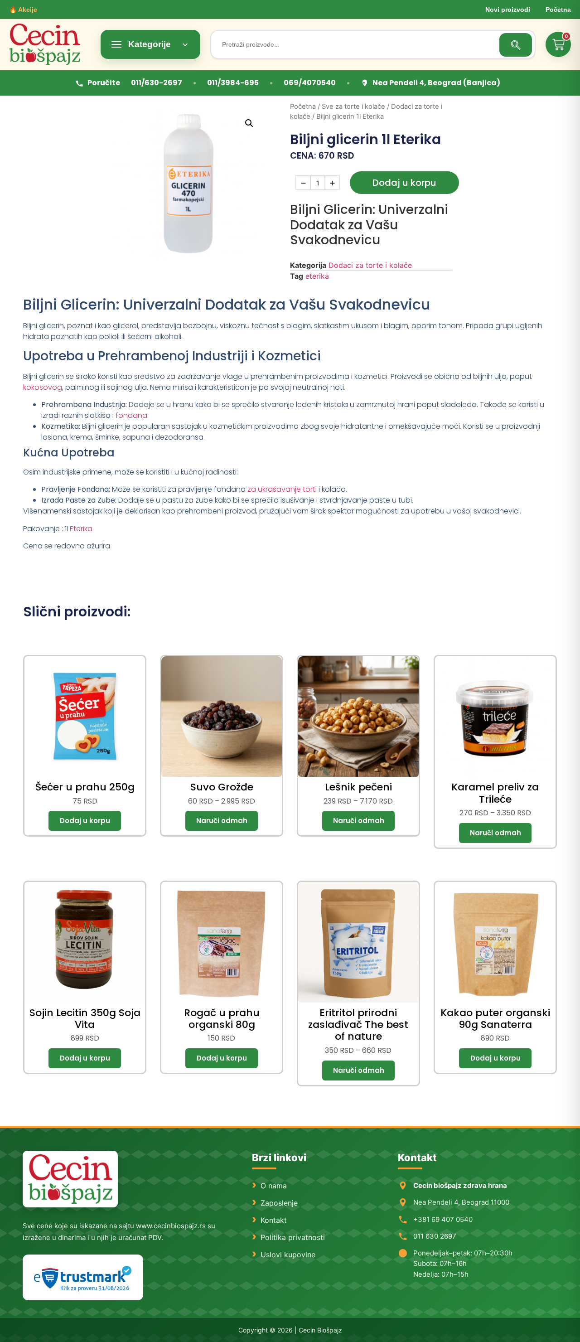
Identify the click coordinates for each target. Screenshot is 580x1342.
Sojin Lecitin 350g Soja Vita (84, 1019)
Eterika (81, 528)
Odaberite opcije (221, 821)
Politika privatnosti (293, 1237)
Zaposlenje (279, 1202)
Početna (558, 9)
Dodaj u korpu (404, 182)
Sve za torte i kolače (353, 106)
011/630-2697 (156, 83)
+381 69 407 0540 (443, 1219)
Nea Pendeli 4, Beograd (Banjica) (436, 83)
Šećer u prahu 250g (85, 787)
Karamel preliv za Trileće (495, 793)
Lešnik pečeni (358, 787)
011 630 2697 (434, 1236)
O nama (274, 1185)
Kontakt (274, 1220)
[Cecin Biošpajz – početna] (50, 44)
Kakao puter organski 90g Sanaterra (495, 1019)
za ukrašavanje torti (282, 489)
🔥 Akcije (23, 9)
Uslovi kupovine (288, 1254)
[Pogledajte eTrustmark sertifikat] (83, 1277)
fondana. (132, 415)
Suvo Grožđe (221, 787)
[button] (249, 123)
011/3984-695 (233, 83)
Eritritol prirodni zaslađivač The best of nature (358, 1025)
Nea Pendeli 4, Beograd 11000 (461, 1202)
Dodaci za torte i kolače (370, 265)
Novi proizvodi (507, 9)
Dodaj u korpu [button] (84, 821)
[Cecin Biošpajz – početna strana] (70, 1179)
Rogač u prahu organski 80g (222, 1019)
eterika (317, 276)
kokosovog (42, 387)
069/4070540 (310, 83)
